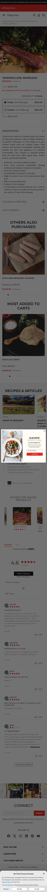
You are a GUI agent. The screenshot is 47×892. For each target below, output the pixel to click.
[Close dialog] (44, 431)
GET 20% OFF (35, 454)
